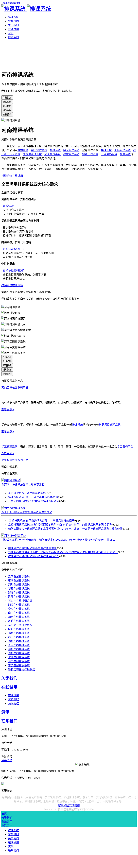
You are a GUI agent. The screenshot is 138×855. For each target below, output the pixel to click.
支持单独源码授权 (13, 270)
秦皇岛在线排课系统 (20, 625)
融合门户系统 (90, 154)
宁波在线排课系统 (19, 665)
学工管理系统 (39, 150)
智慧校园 (13, 21)
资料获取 (13, 699)
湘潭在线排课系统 (19, 604)
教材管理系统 (71, 154)
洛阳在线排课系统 (19, 596)
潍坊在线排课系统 (19, 621)
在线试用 (13, 29)
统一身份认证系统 (12, 395)
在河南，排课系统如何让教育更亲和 (22, 484)
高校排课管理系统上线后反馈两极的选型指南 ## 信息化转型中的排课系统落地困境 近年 (60, 524)
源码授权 (7, 106)
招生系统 (125, 154)
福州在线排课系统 (19, 633)
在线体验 (8, 205)
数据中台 (23, 150)
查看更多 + (7, 409)
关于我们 (13, 25)
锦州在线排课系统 (19, 641)
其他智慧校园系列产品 (14, 387)
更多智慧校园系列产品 (14, 460)
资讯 (10, 33)
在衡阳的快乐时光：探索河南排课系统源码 (33, 501)
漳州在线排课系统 (19, 653)
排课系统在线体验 (12, 285)
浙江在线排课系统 (19, 592)
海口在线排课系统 (19, 661)
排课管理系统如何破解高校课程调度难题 (32, 548)
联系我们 (13, 37)
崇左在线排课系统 (19, 608)
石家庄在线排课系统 (20, 600)
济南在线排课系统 (19, 645)
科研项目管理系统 (109, 424)
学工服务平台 (125, 446)
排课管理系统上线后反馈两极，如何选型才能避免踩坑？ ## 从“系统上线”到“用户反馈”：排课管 (58, 539)
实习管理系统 (71, 150)
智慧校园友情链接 (69, 805)
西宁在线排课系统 (19, 637)
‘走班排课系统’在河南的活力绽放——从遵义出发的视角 (41, 520)
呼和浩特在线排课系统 (21, 669)
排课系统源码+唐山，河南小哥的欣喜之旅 (33, 497)
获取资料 (7, 102)
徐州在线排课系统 (19, 649)
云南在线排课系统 (19, 576)
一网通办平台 (109, 154)
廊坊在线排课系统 (19, 580)
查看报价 (7, 114)
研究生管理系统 (32, 154)
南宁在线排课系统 (19, 612)
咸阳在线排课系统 (19, 629)
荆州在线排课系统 (19, 584)
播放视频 (7, 110)
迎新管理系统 (122, 150)
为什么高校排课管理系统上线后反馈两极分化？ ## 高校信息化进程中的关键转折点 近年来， (63, 552)
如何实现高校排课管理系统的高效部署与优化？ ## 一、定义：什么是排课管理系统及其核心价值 (65, 528)
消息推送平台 (52, 154)
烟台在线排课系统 (19, 616)
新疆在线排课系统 (19, 588)
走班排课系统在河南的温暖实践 (27, 493)
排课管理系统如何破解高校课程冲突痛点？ (33, 556)
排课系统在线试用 (12, 175)
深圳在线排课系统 (19, 657)
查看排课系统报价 (13, 249)
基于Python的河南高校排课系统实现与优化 (26, 512)
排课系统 (13, 17)
